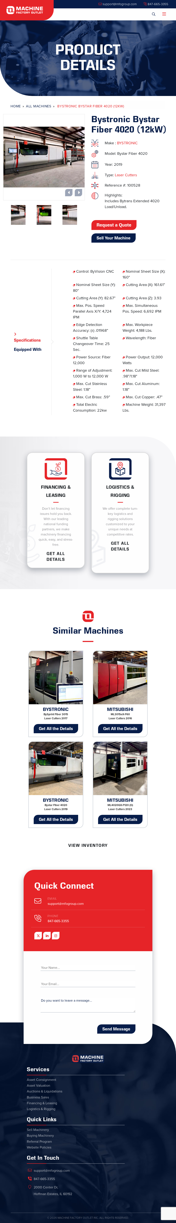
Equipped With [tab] (27, 349)
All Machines (38, 106)
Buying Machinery (40, 1135)
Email (52, 898)
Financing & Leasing (42, 1103)
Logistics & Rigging (41, 1109)
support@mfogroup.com (119, 4)
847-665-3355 (157, 4)
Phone (53, 916)
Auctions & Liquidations (44, 1091)
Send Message (116, 1029)
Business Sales (38, 1097)
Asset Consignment (41, 1080)
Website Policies (39, 1147)
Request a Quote (114, 225)
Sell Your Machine (113, 238)
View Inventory (88, 845)
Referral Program (39, 1141)
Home (16, 106)
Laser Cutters (126, 175)
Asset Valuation (38, 1085)
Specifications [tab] (27, 340)
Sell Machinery (38, 1130)
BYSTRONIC (127, 143)
